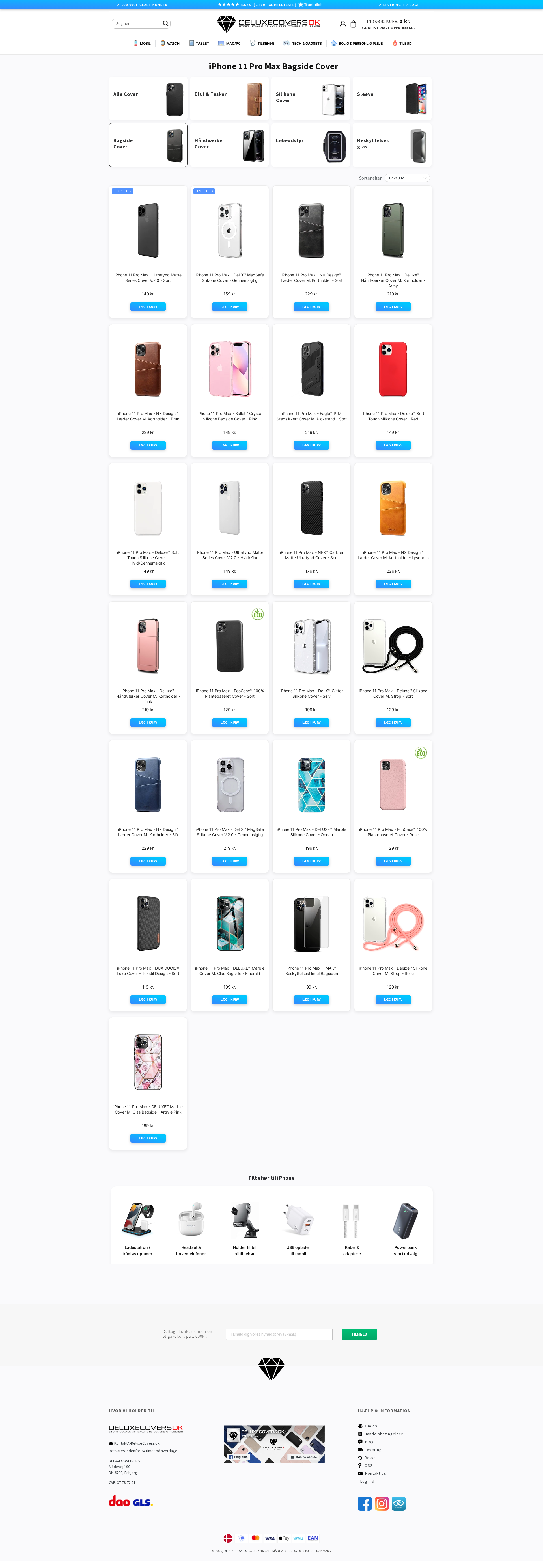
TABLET (202, 43)
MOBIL (145, 43)
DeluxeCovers (235, 1551)
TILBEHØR (266, 43)
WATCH (173, 43)
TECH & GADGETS (307, 43)
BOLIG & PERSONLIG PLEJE (361, 43)
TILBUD (405, 43)
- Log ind (366, 1481)
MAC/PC (233, 43)
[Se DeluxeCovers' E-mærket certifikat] (399, 1509)
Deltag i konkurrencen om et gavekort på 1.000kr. (188, 1334)
